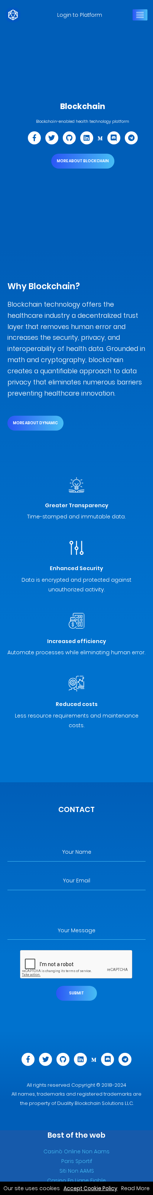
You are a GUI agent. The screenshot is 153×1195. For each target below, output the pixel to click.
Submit (76, 993)
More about (83, 161)
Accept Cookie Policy (90, 1188)
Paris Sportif (76, 1161)
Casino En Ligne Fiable (76, 1180)
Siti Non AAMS (76, 1171)
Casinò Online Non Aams (76, 1151)
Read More (135, 1188)
